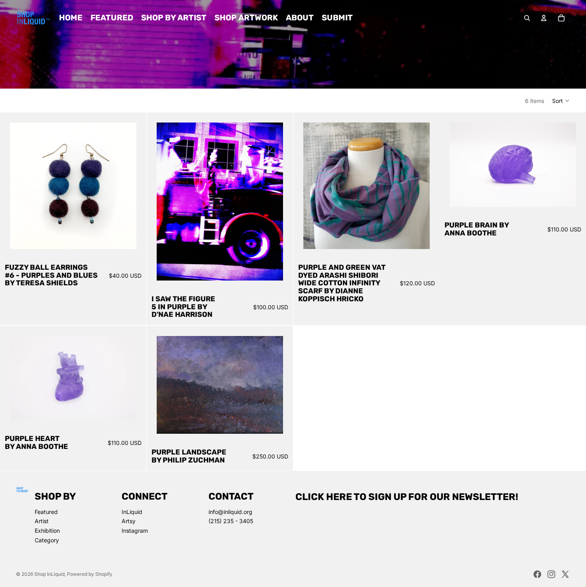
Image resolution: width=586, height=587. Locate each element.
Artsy (129, 521)
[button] (561, 100)
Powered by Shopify (89, 574)
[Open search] (527, 18)
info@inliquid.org (230, 511)
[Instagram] (551, 574)
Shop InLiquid (49, 574)
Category (47, 540)
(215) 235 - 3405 (230, 521)
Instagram (135, 530)
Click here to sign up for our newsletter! (406, 496)
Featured (46, 511)
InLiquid (132, 511)
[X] (565, 574)
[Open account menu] (544, 18)
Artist (42, 521)
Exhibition (47, 530)
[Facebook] (537, 574)
